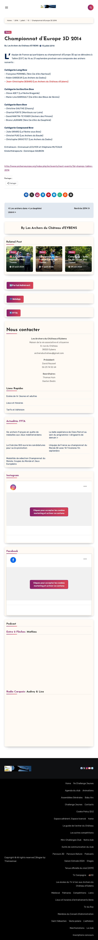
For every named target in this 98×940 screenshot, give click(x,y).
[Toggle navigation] (6, 7)
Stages (90, 861)
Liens (91, 893)
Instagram (12, 475)
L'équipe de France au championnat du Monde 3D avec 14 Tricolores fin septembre (68, 448)
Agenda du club (72, 790)
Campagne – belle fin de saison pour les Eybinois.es (78, 259)
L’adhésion (88, 921)
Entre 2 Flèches (15, 632)
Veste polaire (75, 921)
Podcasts (89, 854)
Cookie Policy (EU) (85, 811)
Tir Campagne (79, 875)
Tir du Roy (89, 907)
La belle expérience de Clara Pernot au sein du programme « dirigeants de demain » (68, 435)
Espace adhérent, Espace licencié (70, 819)
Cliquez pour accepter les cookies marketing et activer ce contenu (49, 511)
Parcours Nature (74, 854)
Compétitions (79, 893)
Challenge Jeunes (73, 804)
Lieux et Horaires (14, 403)
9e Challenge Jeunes (83, 783)
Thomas (13, 262)
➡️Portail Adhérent (20, 285)
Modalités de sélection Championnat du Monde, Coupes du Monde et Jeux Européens (25, 461)
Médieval (55, 893)
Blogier (39, 857)
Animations (88, 790)
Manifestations (77, 928)
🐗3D (91, 875)
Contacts (89, 804)
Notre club (89, 840)
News (7, 32)
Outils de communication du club (78, 847)
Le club (90, 928)
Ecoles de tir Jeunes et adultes (21, 396)
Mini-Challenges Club (71, 840)
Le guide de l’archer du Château (78, 826)
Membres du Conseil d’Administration (76, 914)
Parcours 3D (58, 854)
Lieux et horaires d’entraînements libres (74, 900)
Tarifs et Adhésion (15, 410)
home (91, 819)
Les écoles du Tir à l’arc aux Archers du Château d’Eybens (75, 884)
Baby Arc (89, 797)
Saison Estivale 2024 (74, 861)
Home (68, 783)
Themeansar (10, 861)
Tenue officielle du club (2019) (79, 868)
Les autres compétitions (82, 833)
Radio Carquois (15, 691)
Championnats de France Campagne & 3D (49, 259)
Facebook (12, 551)
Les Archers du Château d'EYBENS (23, 46)
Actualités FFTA (15, 421)
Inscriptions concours (83, 935)
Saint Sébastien (59, 921)
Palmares (66, 893)
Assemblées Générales (72, 797)
